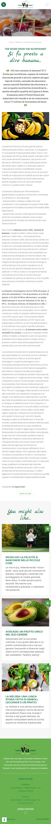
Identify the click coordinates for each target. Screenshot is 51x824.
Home (11, 42)
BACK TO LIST (25, 493)
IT (47, 4)
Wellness (18, 42)
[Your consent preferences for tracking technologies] (4, 819)
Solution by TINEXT (42, 819)
